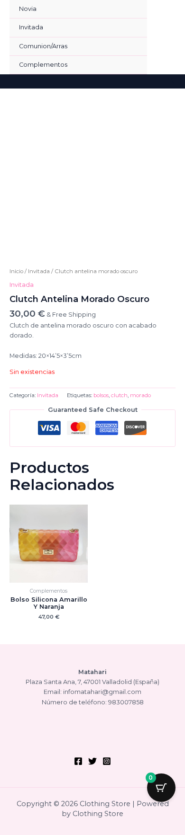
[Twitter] (92, 761)
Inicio (16, 271)
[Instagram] (106, 761)
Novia (28, 8)
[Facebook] (78, 761)
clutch (119, 395)
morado (140, 395)
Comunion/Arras (43, 46)
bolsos (101, 395)
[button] (171, 81)
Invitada (31, 27)
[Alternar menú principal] (166, 37)
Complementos (43, 64)
